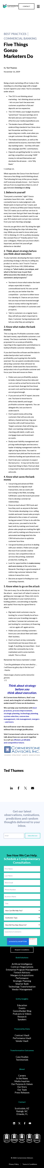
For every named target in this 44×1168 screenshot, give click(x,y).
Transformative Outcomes (22, 1050)
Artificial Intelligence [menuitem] (22, 964)
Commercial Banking (20, 38)
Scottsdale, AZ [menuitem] (22, 1108)
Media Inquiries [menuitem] (22, 1081)
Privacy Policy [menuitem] (14, 1164)
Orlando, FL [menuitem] (22, 1114)
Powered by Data (22, 1029)
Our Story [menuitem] (22, 1087)
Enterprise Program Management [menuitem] (22, 969)
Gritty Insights (22, 999)
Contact (22, 1102)
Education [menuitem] (22, 1005)
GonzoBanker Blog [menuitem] (22, 1011)
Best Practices (15, 34)
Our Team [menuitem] (22, 1089)
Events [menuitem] (22, 1008)
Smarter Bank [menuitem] (22, 983)
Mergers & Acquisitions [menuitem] (22, 975)
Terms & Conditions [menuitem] (29, 1164)
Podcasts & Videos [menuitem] (22, 1014)
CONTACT (26, 6)
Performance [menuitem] (22, 978)
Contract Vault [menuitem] (22, 1035)
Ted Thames (11, 68)
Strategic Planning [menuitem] (22, 981)
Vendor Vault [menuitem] (22, 1041)
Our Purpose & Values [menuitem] (22, 1084)
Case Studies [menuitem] (22, 1057)
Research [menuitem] (22, 1016)
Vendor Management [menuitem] (22, 989)
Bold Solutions (22, 957)
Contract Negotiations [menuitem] (22, 967)
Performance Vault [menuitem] (22, 1038)
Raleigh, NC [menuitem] (22, 1111)
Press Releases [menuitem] (22, 1092)
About (22, 1069)
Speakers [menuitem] (22, 1019)
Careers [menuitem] (22, 1075)
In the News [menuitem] (22, 1078)
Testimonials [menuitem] (22, 1059)
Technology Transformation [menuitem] (22, 986)
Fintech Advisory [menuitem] (22, 972)
